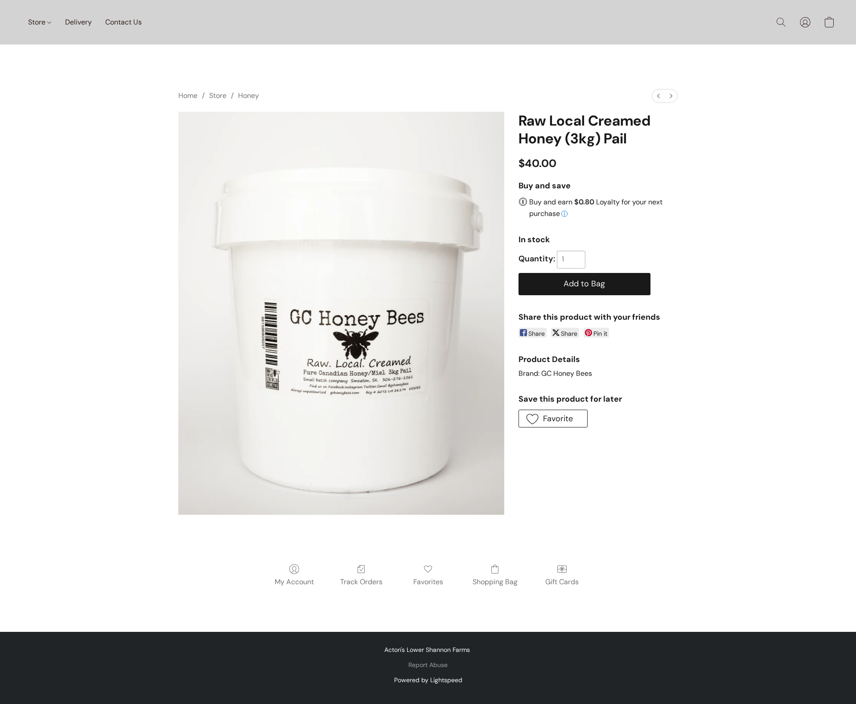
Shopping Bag (495, 581)
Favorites (428, 581)
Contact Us (123, 22)
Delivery (78, 22)
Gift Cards (562, 581)
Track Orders (361, 581)
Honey (248, 95)
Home (188, 95)
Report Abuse (428, 665)
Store (37, 22)
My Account (294, 581)
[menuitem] (658, 96)
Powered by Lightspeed (428, 680)
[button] (781, 22)
